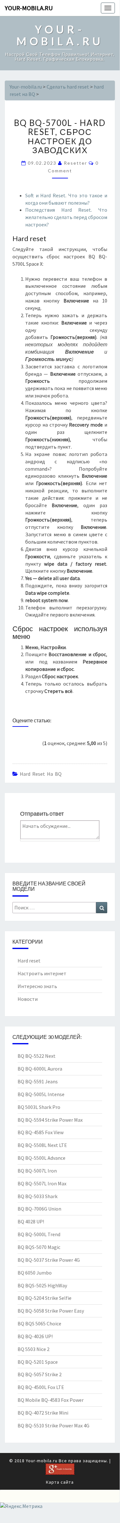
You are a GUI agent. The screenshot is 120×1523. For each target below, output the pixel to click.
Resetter (75, 163)
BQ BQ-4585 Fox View (41, 1132)
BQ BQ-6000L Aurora (40, 1068)
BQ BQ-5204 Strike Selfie (44, 1298)
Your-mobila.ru (29, 8)
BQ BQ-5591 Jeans (38, 1081)
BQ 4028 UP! (31, 1221)
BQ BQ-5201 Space (38, 1362)
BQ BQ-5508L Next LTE (42, 1145)
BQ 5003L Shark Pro (39, 1107)
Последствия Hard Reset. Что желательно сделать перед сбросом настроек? (66, 217)
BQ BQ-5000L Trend (39, 1234)
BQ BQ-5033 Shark (37, 1196)
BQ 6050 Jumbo (35, 1272)
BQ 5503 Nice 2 (33, 1349)
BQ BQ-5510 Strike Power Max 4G (53, 1425)
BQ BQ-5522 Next (37, 1056)
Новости (28, 999)
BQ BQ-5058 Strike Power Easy (51, 1310)
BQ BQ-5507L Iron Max (42, 1183)
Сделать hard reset (68, 86)
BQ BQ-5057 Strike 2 (40, 1374)
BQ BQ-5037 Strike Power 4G (49, 1260)
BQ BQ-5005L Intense (41, 1094)
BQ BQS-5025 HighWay (42, 1285)
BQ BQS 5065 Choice (39, 1323)
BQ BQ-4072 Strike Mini (43, 1412)
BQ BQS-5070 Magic (39, 1247)
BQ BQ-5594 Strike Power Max (50, 1120)
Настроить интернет (42, 973)
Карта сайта (60, 1482)
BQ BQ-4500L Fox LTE (41, 1387)
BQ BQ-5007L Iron (37, 1170)
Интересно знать (37, 986)
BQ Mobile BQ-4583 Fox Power (51, 1400)
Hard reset (29, 960)
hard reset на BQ (41, 774)
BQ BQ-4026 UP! (35, 1336)
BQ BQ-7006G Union (39, 1208)
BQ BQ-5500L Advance (41, 1158)
